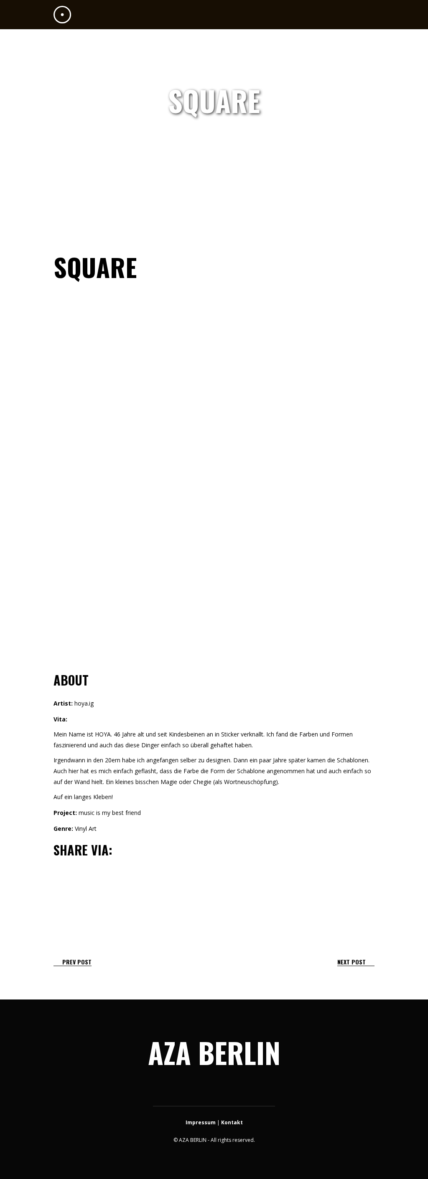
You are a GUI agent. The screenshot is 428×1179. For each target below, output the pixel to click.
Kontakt (232, 1122)
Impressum (201, 1122)
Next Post (351, 961)
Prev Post (77, 961)
